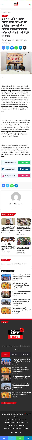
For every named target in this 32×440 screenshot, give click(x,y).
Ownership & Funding (22, 428)
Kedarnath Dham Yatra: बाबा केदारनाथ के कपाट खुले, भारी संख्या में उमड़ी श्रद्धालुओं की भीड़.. (21, 285)
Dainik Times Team (9, 40)
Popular (14, 354)
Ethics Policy (21, 425)
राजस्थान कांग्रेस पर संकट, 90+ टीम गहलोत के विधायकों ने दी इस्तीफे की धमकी (23, 249)
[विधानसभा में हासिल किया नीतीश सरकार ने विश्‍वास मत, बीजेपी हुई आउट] (8, 241)
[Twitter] (16, 349)
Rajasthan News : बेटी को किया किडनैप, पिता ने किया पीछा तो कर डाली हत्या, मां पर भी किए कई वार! (23, 229)
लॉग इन (19, 264)
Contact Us (15, 419)
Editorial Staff (24, 422)
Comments (25, 354)
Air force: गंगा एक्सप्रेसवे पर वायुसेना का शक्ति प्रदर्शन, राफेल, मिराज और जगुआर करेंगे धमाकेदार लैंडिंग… (21, 301)
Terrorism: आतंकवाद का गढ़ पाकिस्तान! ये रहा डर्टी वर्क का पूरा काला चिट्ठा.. (22, 293)
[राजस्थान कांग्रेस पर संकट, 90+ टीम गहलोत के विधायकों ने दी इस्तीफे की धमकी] (24, 241)
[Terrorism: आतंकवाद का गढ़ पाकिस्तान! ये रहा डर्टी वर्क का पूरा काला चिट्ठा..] (6, 294)
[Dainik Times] (16, 4)
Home (5, 12)
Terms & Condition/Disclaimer (12, 422)
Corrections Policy (12, 425)
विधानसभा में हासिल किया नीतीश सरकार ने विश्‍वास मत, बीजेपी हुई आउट (8, 248)
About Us (8, 419)
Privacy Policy (23, 419)
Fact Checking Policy (9, 428)
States (9, 12)
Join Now (25, 162)
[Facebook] (14, 349)
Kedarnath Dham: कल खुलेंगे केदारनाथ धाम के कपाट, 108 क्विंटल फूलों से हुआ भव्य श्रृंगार (22, 310)
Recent (6, 354)
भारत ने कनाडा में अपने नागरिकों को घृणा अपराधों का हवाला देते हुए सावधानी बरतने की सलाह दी (8, 228)
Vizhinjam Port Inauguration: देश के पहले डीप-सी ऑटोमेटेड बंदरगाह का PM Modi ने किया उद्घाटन (21, 277)
